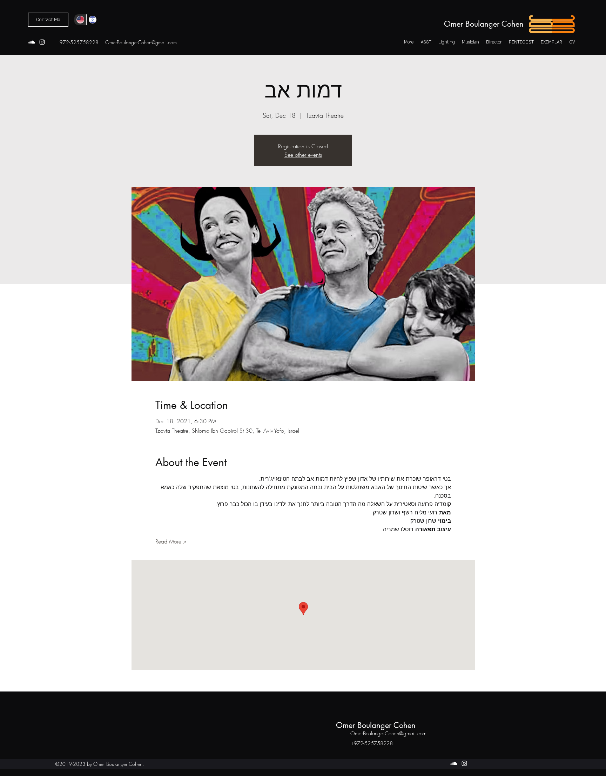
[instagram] (42, 42)
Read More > (171, 541)
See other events (303, 154)
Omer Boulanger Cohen (484, 24)
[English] (80, 19)
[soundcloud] (31, 42)
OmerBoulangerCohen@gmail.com (141, 42)
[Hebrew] (92, 19)
